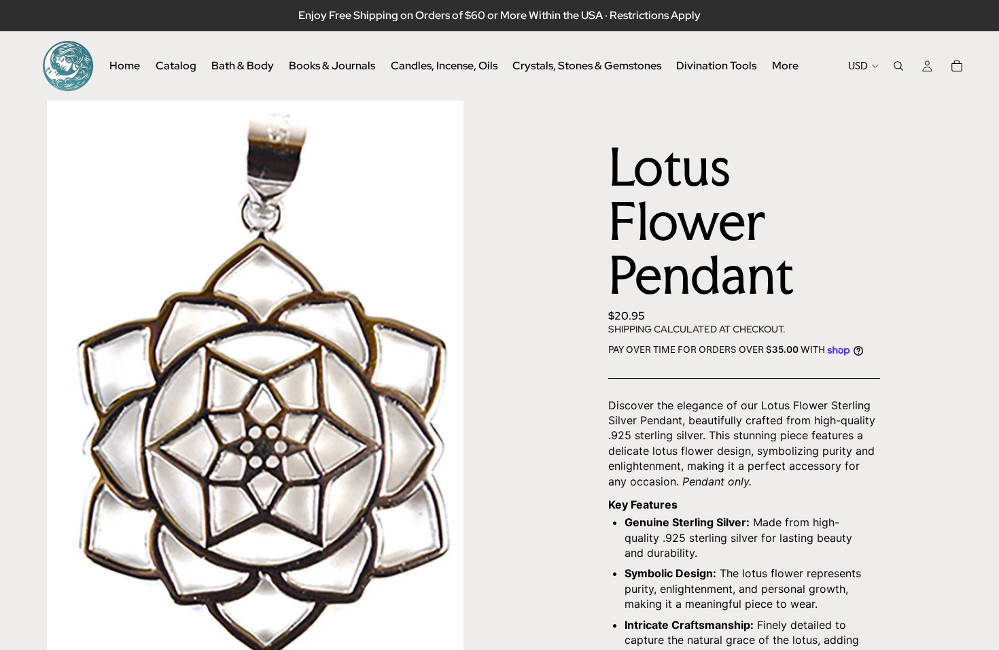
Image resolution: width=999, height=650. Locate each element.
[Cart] (957, 66)
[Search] (898, 66)
